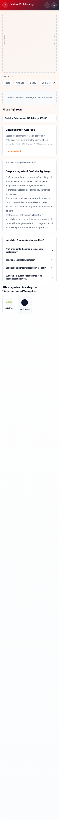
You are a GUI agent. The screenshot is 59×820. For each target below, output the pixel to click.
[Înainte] (54, 83)
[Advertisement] (29, 42)
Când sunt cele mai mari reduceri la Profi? (26, 268)
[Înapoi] (5, 5)
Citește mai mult (13, 151)
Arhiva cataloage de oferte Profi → (22, 162)
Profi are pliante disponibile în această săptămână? (24, 250)
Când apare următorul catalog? (20, 260)
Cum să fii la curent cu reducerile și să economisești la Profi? (24, 277)
